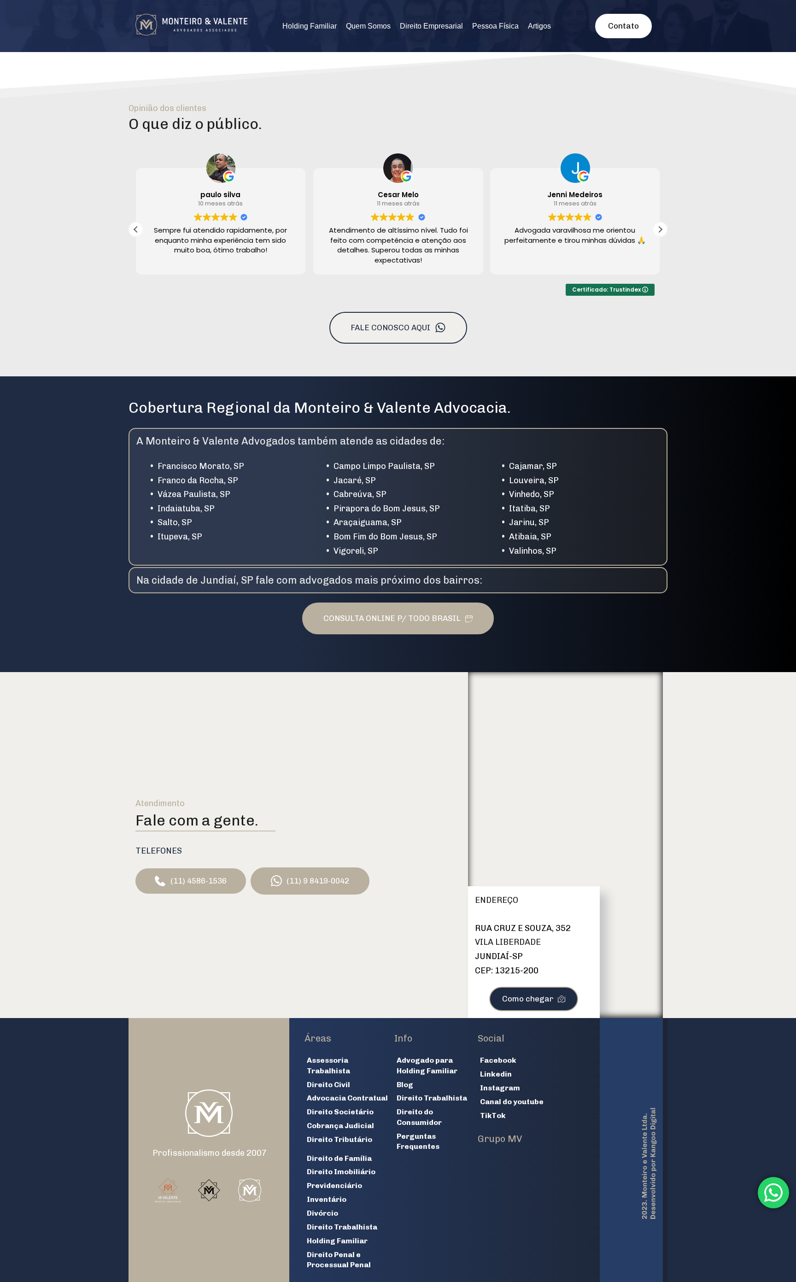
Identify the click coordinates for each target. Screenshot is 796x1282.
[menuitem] (309, 26)
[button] (660, 229)
